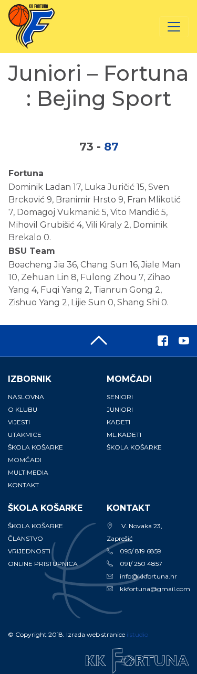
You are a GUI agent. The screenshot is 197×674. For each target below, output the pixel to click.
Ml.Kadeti (124, 434)
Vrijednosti (29, 551)
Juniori (120, 409)
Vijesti (19, 422)
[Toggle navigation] (174, 26)
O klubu (22, 409)
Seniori (120, 397)
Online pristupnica (43, 564)
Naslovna (26, 397)
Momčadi (25, 460)
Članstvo (25, 538)
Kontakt (23, 485)
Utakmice (25, 434)
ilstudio (137, 634)
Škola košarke (35, 447)
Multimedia (28, 472)
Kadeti (118, 422)
